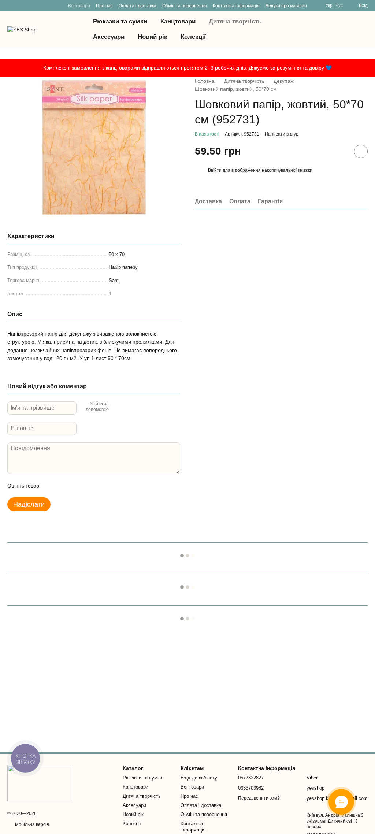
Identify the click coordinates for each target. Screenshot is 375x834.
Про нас (104, 5)
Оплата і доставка (137, 5)
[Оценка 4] (86, 485)
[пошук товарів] (303, 29)
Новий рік (152, 36)
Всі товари (79, 5)
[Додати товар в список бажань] (361, 151)
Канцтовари (178, 21)
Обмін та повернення (184, 5)
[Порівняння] (343, 29)
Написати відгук (281, 134)
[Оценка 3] (75, 485)
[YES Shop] (40, 782)
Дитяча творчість (235, 21)
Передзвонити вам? (259, 798)
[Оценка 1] (51, 485)
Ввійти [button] (215, 170)
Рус (339, 5)
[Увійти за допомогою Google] (128, 407)
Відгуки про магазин (286, 5)
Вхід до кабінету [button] (199, 778)
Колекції (193, 36)
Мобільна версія (31, 824)
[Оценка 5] (98, 485)
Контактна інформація (236, 5)
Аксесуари (109, 36)
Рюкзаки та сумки (120, 21)
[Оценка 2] (63, 485)
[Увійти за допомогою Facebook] (116, 407)
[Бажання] (324, 29)
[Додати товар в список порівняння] (340, 151)
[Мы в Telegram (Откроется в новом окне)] (10, 5)
